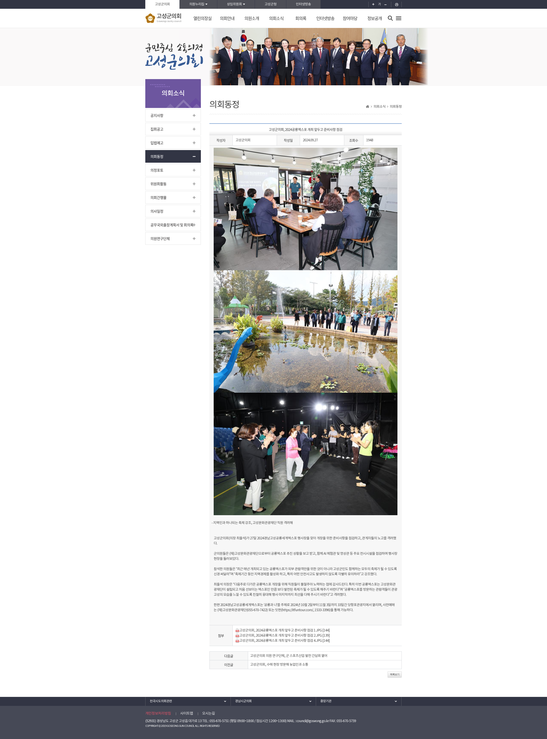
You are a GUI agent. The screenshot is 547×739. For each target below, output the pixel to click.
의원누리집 (196, 4)
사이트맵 (186, 713)
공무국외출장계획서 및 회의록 (171, 224)
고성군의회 (162, 4)
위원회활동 (158, 183)
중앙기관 (325, 701)
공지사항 (156, 115)
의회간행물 (158, 197)
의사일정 (156, 211)
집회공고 (156, 129)
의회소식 (276, 18)
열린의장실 (202, 18)
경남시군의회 (243, 701)
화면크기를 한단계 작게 (387, 4)
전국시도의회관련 (161, 701)
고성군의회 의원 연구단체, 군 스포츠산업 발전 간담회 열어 (288, 656)
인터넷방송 (303, 4)
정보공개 (374, 18)
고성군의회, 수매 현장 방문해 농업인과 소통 (279, 665)
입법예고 (156, 142)
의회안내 (227, 18)
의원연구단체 (160, 238)
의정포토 (156, 170)
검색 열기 (390, 18)
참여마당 (350, 18)
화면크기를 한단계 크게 (372, 4)
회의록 (300, 18)
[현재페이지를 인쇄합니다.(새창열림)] (396, 4)
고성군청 (270, 4)
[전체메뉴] (399, 18)
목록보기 (394, 674)
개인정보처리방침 (158, 713)
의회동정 (156, 156)
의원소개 (251, 18)
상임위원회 (234, 4)
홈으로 (367, 106)
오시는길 (208, 713)
